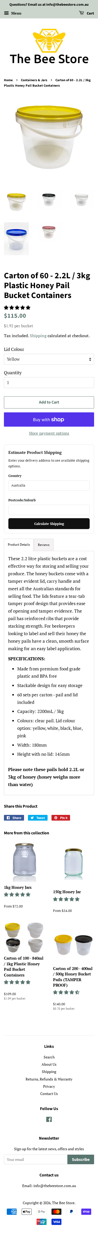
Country (14, 475)
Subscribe (81, 1159)
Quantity (13, 373)
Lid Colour (14, 349)
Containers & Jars (34, 80)
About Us (49, 1064)
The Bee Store (63, 1202)
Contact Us (49, 1093)
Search (49, 1057)
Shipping (38, 335)
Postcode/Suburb (22, 500)
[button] (17, 307)
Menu (15, 13)
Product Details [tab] (19, 544)
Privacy (49, 1086)
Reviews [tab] (43, 545)
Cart (90, 13)
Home (8, 80)
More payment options (49, 433)
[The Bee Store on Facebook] (49, 1120)
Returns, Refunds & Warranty (49, 1079)
